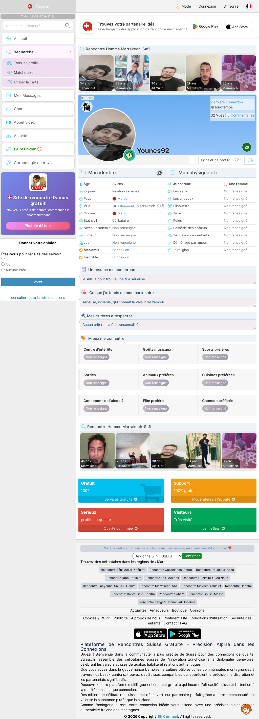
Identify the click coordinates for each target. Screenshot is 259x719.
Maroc (122, 198)
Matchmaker (24, 72)
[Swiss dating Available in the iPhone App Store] (151, 631)
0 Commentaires (240, 115)
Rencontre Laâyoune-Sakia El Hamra (109, 586)
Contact (170, 623)
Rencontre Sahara (171, 594)
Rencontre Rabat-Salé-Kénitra (133, 594)
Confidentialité (175, 618)
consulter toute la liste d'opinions (38, 297)
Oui (8, 259)
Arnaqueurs (159, 610)
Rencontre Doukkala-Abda (215, 570)
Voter (38, 282)
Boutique (179, 610)
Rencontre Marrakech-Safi (159, 586)
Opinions (197, 610)
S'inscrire (231, 6)
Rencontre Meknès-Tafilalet (201, 586)
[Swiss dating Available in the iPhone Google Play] (184, 631)
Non (9, 264)
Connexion (207, 6)
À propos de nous (145, 618)
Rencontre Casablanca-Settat (170, 570)
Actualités (138, 610)
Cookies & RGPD (96, 618)
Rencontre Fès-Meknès (162, 578)
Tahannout (126, 206)
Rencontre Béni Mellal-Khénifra (123, 570)
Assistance (246, 709)
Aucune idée (16, 270)
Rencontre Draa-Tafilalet (123, 578)
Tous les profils (26, 63)
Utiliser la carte (26, 82)
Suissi (40, 6)
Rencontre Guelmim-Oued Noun (205, 578)
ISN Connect (167, 716)
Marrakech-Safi (150, 206)
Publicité (121, 618)
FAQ (183, 623)
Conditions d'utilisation (208, 618)
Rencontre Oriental (238, 586)
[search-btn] (67, 25)
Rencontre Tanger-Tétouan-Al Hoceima (167, 602)
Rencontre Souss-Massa (205, 594)
